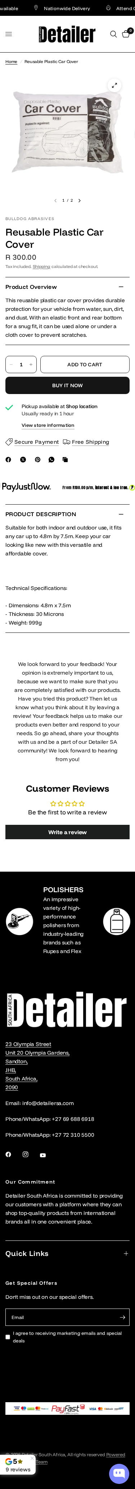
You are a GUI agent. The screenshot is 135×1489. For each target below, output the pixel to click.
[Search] (114, 34)
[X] (24, 459)
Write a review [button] (67, 832)
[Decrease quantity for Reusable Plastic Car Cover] (11, 364)
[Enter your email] (122, 1317)
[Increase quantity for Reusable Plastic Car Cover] (31, 364)
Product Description (40, 514)
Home (11, 61)
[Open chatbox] (119, 1474)
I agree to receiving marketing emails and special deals (67, 1336)
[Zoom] (114, 85)
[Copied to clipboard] (66, 459)
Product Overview (31, 286)
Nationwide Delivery (60, 8)
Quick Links (27, 1253)
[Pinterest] (39, 459)
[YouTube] (48, 1155)
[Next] (79, 200)
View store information (48, 425)
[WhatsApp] (53, 459)
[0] (125, 34)
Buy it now (67, 385)
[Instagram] (31, 1154)
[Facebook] (9, 459)
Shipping (42, 266)
